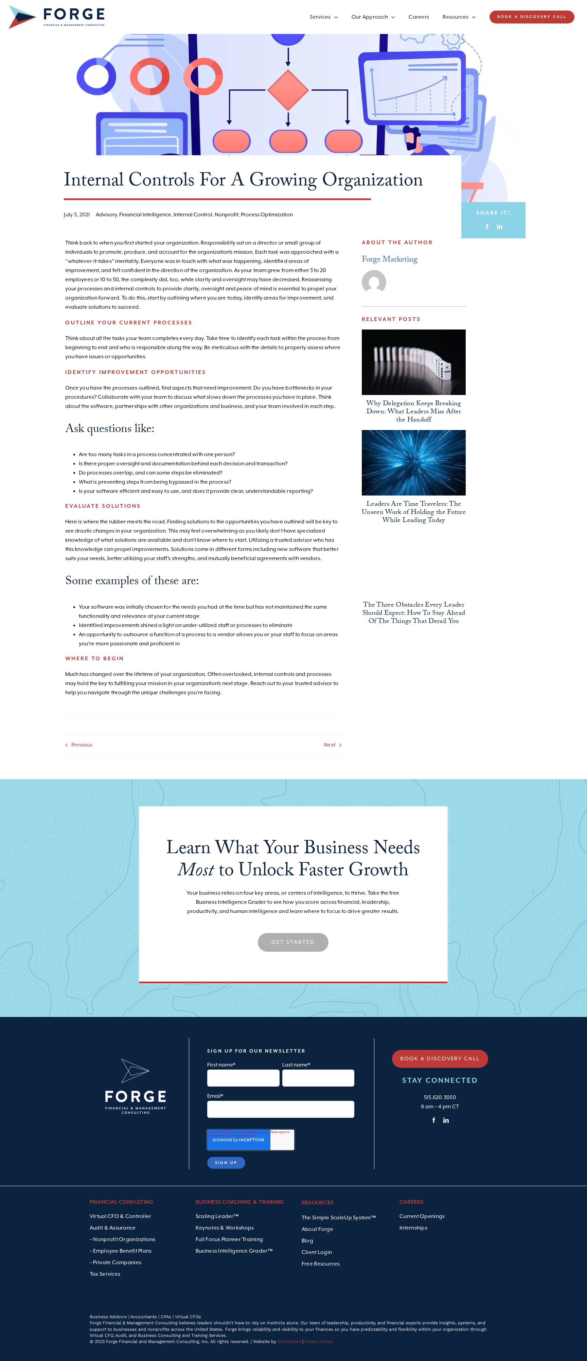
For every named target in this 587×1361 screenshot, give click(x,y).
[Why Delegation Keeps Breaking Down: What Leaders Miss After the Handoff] (414, 362)
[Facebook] (487, 226)
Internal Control (193, 215)
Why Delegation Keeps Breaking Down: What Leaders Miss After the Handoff (414, 412)
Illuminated (289, 1341)
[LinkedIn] (500, 226)
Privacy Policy (319, 1341)
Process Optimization (267, 215)
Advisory (106, 215)
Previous (81, 745)
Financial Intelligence (145, 215)
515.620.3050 (440, 1097)
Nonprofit (226, 215)
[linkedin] (446, 1120)
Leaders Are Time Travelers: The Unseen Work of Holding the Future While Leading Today (414, 513)
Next (329, 745)
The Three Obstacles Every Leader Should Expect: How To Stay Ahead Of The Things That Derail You (413, 614)
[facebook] (434, 1120)
